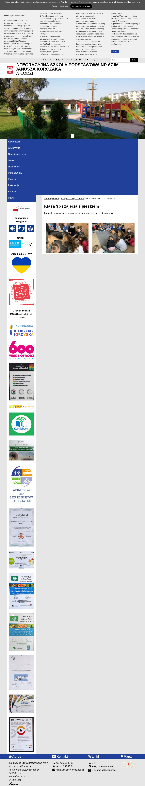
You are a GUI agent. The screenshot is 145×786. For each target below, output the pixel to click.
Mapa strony (61, 60)
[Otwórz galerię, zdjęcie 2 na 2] (113, 238)
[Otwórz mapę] (128, 764)
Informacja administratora (96, 60)
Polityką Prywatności (69, 2)
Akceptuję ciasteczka (81, 6)
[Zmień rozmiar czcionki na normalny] (73, 60)
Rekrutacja (13, 185)
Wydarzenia (14, 148)
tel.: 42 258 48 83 (64, 763)
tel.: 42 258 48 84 (64, 766)
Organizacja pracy (17, 154)
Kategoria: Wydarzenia (72, 198)
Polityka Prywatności (102, 766)
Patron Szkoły (15, 173)
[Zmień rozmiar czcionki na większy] (75, 60)
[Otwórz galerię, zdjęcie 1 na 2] (67, 238)
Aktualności (14, 141)
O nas (11, 160)
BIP (93, 763)
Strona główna (49, 60)
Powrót (11, 198)
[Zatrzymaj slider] (72, 135)
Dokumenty (14, 166)
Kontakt (12, 191)
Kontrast (83, 60)
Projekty (12, 179)
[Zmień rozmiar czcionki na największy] (76, 60)
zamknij (115, 51)
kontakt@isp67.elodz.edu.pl (69, 770)
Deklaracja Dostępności (103, 770)
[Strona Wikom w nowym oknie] (13, 783)
